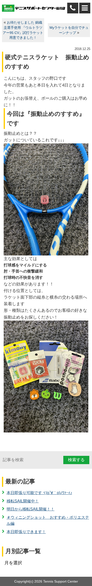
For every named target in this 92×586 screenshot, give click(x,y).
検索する (76, 460)
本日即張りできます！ (26, 532)
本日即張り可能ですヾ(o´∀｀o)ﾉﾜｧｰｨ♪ (39, 493)
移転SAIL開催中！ (23, 501)
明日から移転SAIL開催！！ (30, 509)
